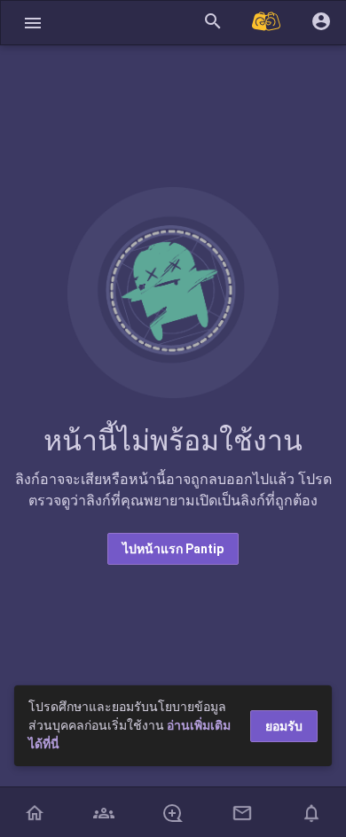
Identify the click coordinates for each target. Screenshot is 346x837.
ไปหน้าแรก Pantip (173, 549)
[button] (33, 22)
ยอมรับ (284, 726)
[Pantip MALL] (267, 22)
